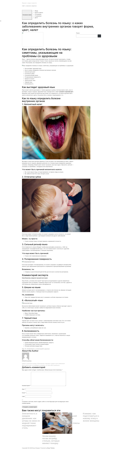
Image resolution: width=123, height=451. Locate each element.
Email (24, 393)
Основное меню (27, 15)
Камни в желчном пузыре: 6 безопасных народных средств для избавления (43, 363)
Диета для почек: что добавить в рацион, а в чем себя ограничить (41, 365)
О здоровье (38, 16)
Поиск (78, 33)
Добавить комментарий (36, 349)
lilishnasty (27, 361)
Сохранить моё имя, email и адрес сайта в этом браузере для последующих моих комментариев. (45, 402)
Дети (36, 17)
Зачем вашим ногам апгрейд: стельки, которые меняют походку (51, 439)
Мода (36, 11)
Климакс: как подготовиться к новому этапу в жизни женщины (91, 417)
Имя (23, 389)
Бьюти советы (39, 12)
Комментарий (26, 385)
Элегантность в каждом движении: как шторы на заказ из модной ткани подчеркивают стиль (31, 420)
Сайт (23, 396)
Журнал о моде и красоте (29, 3)
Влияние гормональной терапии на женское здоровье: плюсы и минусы (71, 419)
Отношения (38, 14)
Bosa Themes (51, 448)
